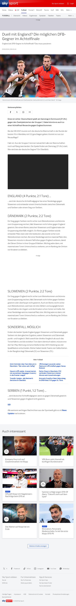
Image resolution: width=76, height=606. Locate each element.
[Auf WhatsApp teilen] (23, 112)
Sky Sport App (43, 580)
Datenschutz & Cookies (36, 594)
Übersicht (16, 16)
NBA (57, 10)
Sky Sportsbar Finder (45, 583)
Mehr (68, 10)
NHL (62, 10)
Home (4, 10)
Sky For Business (26, 580)
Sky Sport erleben (58, 3)
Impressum (17, 594)
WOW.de (4, 583)
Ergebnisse (33, 16)
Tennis (46, 10)
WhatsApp (66, 569)
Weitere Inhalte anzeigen (38, 546)
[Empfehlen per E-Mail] (30, 112)
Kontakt (47, 594)
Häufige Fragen (6, 594)
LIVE (17, 10)
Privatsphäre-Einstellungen (61, 594)
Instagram (40, 569)
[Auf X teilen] (17, 112)
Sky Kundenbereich (45, 586)
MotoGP (39, 10)
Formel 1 (31, 10)
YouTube (53, 569)
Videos (10, 10)
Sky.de (4, 580)
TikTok (29, 569)
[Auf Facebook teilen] (10, 112)
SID (9, 404)
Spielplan (42, 16)
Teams (58, 16)
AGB (24, 594)
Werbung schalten (26, 583)
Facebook (17, 569)
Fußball (24, 10)
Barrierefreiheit (6, 597)
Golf (52, 10)
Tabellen (51, 16)
